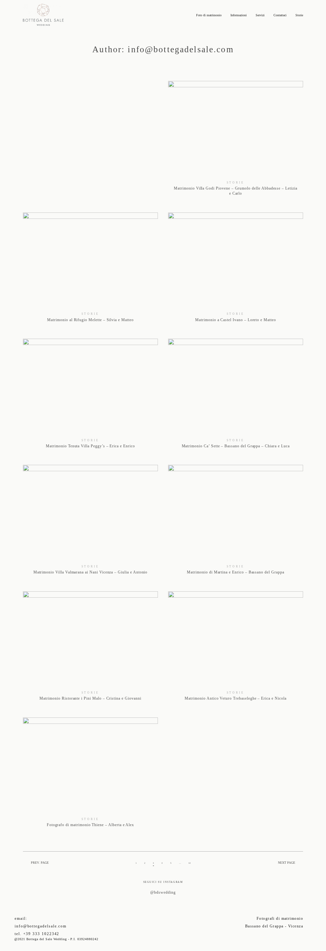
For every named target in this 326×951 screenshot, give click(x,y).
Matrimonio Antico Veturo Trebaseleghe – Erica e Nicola (235, 649)
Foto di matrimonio (209, 15)
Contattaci (280, 15)
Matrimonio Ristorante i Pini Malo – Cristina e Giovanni (90, 649)
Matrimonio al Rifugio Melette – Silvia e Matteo (90, 270)
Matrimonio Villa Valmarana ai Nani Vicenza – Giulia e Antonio (90, 523)
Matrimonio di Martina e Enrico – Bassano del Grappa (235, 523)
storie (236, 182)
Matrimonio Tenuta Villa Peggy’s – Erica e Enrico (90, 397)
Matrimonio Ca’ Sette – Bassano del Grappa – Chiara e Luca (235, 397)
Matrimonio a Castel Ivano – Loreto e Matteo (235, 270)
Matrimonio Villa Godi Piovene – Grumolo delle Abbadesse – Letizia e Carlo (235, 141)
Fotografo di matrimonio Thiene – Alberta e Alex (90, 775)
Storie (299, 15)
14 (189, 863)
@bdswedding (162, 892)
